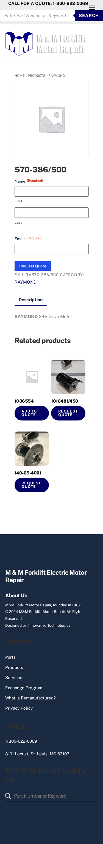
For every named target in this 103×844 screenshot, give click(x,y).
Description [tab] (31, 299)
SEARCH (89, 15)
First (18, 201)
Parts (10, 657)
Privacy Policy (19, 708)
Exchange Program (23, 687)
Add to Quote (29, 413)
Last (18, 222)
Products (14, 667)
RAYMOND (56, 76)
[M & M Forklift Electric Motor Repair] (46, 54)
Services (13, 677)
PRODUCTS (36, 76)
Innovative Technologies (49, 625)
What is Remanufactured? (30, 698)
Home (20, 76)
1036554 (24, 401)
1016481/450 (64, 401)
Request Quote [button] (68, 413)
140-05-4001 (28, 473)
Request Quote (32, 266)
